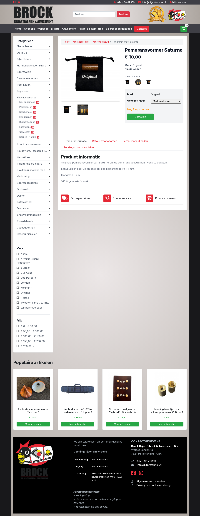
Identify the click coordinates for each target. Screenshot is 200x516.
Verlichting (23, 176)
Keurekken (23, 157)
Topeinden (23, 91)
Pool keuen (23, 84)
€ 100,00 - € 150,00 (33, 336)
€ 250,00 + (27, 346)
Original (25, 292)
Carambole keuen (27, 78)
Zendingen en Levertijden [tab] (79, 147)
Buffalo (25, 267)
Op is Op (22, 52)
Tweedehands (25, 221)
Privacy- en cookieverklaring (153, 485)
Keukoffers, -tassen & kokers (33, 150)
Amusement (69, 28)
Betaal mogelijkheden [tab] (135, 141)
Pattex (25, 297)
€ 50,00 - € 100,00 (32, 331)
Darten (21, 195)
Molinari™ (26, 287)
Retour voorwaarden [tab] (104, 141)
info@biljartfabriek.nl (154, 2)
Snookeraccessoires (29, 144)
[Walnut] (128, 81)
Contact (142, 28)
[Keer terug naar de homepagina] (33, 14)
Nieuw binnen (25, 46)
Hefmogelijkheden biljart (31, 65)
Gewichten (26, 132)
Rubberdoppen (28, 122)
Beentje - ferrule (29, 137)
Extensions (26, 127)
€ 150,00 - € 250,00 (33, 341)
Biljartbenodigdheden (119, 28)
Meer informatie (33, 424)
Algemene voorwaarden (150, 481)
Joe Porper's (29, 277)
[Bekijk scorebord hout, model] (122, 388)
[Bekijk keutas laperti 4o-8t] (77, 388)
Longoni (25, 282)
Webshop (43, 28)
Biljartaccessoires (27, 182)
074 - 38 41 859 (126, 2)
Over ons (29, 28)
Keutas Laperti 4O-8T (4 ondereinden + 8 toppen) (77, 411)
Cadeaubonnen (26, 227)
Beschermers (27, 112)
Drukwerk (23, 189)
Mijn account (179, 2)
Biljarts (55, 28)
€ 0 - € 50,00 (29, 326)
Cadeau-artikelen (27, 234)
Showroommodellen (29, 214)
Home (18, 28)
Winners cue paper (32, 307)
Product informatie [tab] (75, 141)
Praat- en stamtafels (91, 28)
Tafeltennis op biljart (29, 163)
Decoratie (23, 208)
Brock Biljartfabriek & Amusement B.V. (155, 446)
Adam (24, 254)
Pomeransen (27, 107)
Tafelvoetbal (24, 202)
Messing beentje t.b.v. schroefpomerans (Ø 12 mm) (167, 411)
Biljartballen (24, 71)
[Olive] (149, 81)
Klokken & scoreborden (31, 170)
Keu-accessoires (26, 97)
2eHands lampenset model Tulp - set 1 (33, 411)
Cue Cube (26, 272)
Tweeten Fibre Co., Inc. (35, 302)
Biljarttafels (24, 59)
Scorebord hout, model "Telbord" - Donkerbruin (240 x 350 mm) (122, 412)
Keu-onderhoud (29, 102)
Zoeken (123, 14)
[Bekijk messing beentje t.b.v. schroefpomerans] (166, 388)
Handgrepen (27, 117)
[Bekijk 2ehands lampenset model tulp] (33, 388)
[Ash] (138, 81)
